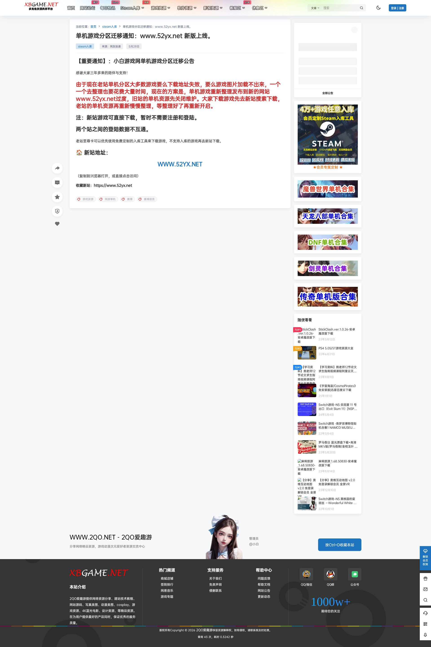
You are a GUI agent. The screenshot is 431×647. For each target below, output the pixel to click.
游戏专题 (167, 596)
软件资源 (185, 7)
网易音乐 (167, 590)
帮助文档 (264, 584)
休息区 (258, 7)
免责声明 (215, 584)
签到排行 (167, 584)
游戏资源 (158, 7)
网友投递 (115, 46)
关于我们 (215, 578)
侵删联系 (215, 590)
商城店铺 (167, 578)
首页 (93, 26)
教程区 (240, 6)
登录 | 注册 (397, 8)
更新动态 (264, 596)
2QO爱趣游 (204, 630)
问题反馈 (264, 578)
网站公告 (264, 590)
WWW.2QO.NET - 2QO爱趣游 (111, 537)
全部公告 (327, 93)
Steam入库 (135, 6)
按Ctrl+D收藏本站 (339, 544)
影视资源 (211, 7)
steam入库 (109, 26)
